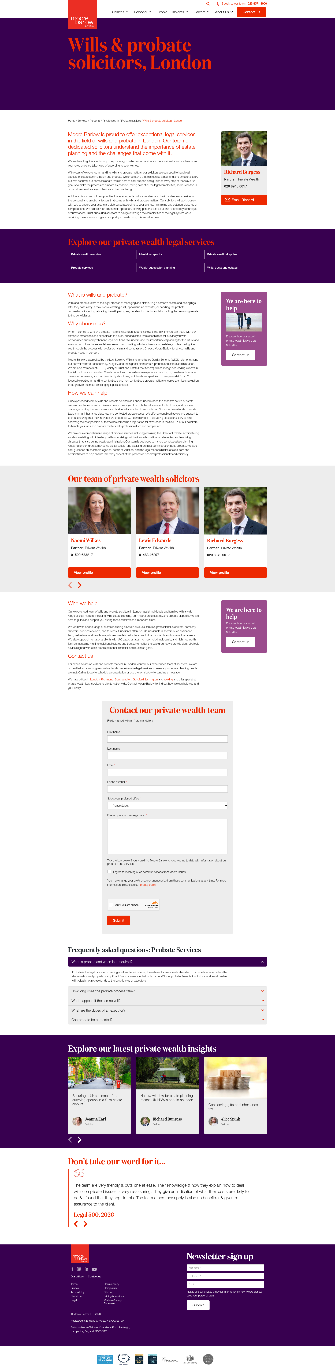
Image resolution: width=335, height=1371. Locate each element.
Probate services (131, 120)
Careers (199, 12)
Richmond (107, 679)
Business (117, 12)
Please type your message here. (127, 815)
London (95, 679)
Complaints (110, 1287)
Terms (74, 1283)
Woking (168, 679)
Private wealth (110, 120)
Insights (178, 12)
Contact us (251, 12)
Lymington (151, 679)
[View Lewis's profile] (167, 510)
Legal (74, 1300)
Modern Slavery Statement (113, 1302)
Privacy (75, 1287)
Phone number (117, 781)
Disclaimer (77, 1296)
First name (114, 732)
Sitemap (108, 1292)
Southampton (123, 679)
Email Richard (242, 200)
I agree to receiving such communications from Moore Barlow (149, 872)
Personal (140, 12)
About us (222, 12)
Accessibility (77, 1292)
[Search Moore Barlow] (208, 3)
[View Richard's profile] (235, 511)
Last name (114, 748)
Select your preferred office (124, 798)
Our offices (77, 1276)
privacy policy (148, 884)
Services (82, 120)
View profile (83, 572)
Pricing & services (114, 1296)
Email (111, 765)
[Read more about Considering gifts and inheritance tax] (235, 1095)
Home (71, 120)
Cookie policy (111, 1283)
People (162, 12)
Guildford (138, 679)
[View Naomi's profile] (99, 510)
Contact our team (88, 96)
